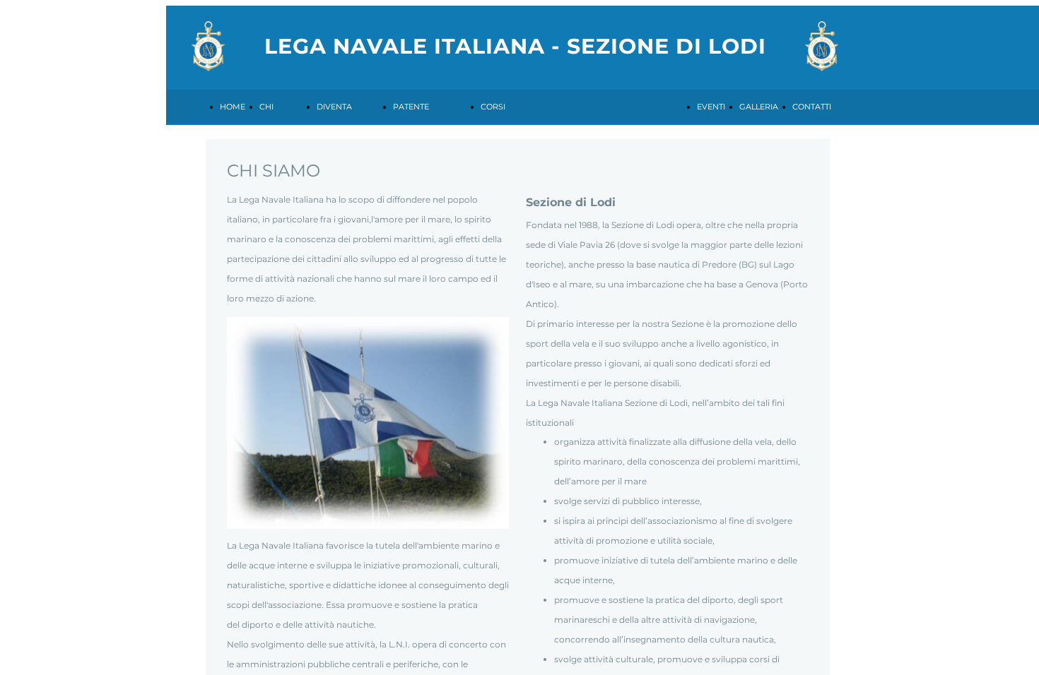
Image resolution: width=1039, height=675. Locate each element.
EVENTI (711, 107)
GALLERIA (758, 107)
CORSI (493, 107)
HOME (232, 107)
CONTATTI (811, 107)
